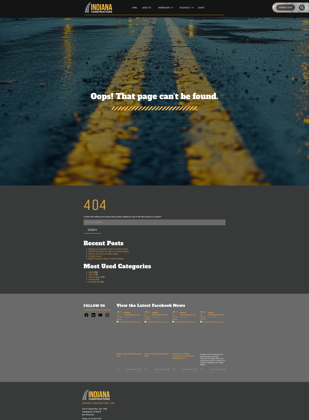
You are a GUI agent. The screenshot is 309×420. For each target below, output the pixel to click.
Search (92, 230)
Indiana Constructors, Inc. (132, 313)
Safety (91, 272)
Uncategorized (94, 282)
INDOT (91, 274)
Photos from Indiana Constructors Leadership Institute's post (183, 356)
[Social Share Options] (140, 369)
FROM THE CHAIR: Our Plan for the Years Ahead (108, 251)
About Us (146, 7)
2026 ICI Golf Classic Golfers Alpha (103, 254)
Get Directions (88, 414)
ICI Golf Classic (95, 256)
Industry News (94, 277)
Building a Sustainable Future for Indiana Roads (108, 249)
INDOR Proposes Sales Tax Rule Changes (106, 259)
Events (201, 7)
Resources (185, 7)
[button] (164, 7)
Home (134, 7)
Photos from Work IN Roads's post (129, 355)
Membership (164, 7)
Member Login (285, 7)
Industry (91, 279)
